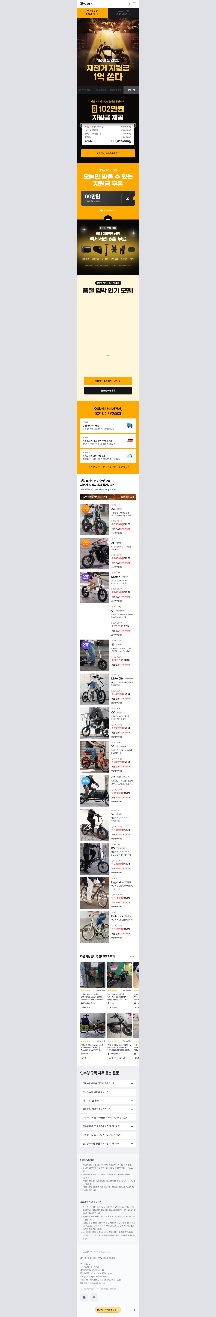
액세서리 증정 (116, 90)
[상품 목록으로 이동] (108, 52)
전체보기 (133, 956)
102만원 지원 (85, 90)
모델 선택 (131, 90)
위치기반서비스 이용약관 (106, 1289)
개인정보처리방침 (87, 1289)
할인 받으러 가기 (108, 390)
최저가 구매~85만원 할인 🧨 (123, 13)
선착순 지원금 (100, 90)
